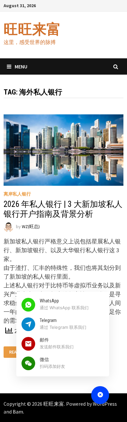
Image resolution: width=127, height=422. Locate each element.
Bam (18, 411)
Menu (21, 66)
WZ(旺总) (31, 227)
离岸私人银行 (17, 194)
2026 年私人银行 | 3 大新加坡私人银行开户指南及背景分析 (63, 209)
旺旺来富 (32, 29)
